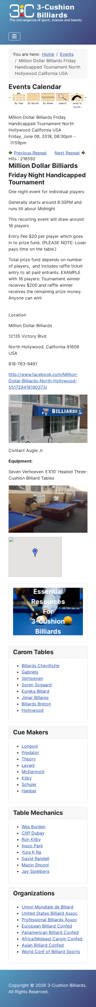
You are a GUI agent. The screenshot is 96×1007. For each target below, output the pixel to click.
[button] (35, 552)
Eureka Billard (35, 691)
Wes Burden (33, 826)
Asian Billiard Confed (43, 945)
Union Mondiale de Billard (47, 906)
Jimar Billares (35, 697)
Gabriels (30, 672)
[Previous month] (9, 97)
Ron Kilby (31, 839)
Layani (28, 765)
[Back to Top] (87, 997)
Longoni (30, 746)
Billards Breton (36, 703)
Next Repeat (67, 152)
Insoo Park (32, 845)
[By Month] (33, 96)
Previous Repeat (30, 152)
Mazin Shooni (35, 865)
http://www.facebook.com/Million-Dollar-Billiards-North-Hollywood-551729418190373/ (43, 381)
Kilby (27, 778)
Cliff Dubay (33, 833)
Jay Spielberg (35, 871)
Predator (30, 752)
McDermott (33, 771)
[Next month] (86, 97)
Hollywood (32, 710)
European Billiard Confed (47, 926)
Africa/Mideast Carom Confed (52, 938)
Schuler (29, 784)
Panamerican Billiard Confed (50, 932)
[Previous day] (10, 97)
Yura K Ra (31, 852)
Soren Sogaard (37, 684)
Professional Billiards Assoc (49, 919)
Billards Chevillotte (40, 665)
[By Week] (48, 96)
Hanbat (29, 790)
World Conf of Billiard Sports (51, 951)
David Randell (35, 858)
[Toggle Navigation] (14, 36)
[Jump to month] (77, 96)
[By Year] (19, 96)
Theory (29, 758)
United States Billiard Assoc (50, 913)
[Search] (62, 96)
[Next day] (85, 97)
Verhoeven (32, 678)
